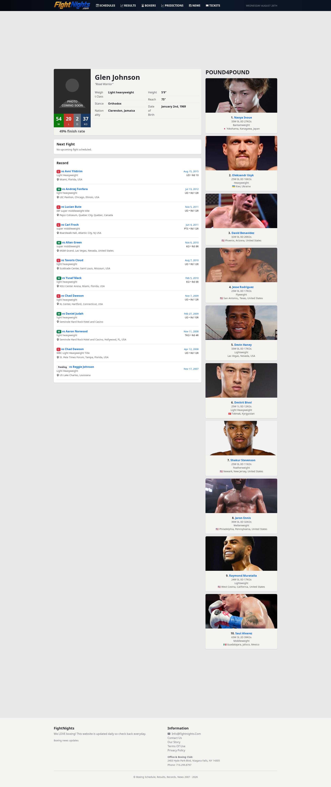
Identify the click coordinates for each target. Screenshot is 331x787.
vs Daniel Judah (72, 313)
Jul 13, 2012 (192, 189)
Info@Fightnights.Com (186, 734)
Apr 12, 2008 (191, 349)
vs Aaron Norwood (75, 331)
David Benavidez (243, 233)
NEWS (196, 5)
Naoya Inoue (243, 117)
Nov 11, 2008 (191, 331)
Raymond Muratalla (243, 576)
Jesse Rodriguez (243, 287)
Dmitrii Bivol (243, 402)
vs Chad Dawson (72, 296)
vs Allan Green (72, 242)
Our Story (174, 742)
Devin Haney (243, 345)
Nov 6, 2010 (192, 242)
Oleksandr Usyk (243, 175)
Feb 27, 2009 (191, 313)
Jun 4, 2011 (192, 224)
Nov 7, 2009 (192, 295)
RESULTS (130, 5)
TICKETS (214, 5)
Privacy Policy (176, 750)
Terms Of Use (176, 746)
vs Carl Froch (70, 225)
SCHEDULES (107, 5)
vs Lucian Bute (71, 207)
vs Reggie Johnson (81, 367)
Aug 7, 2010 (192, 260)
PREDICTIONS (174, 5)
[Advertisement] (165, 38)
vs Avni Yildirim (72, 171)
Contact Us (175, 738)
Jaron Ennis (243, 518)
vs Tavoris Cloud (72, 260)
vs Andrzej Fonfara (75, 189)
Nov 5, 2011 (192, 206)
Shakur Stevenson (242, 460)
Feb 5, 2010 (192, 278)
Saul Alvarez (243, 633)
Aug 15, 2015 (191, 171)
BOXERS (150, 5)
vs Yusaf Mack (72, 278)
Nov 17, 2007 (191, 368)
